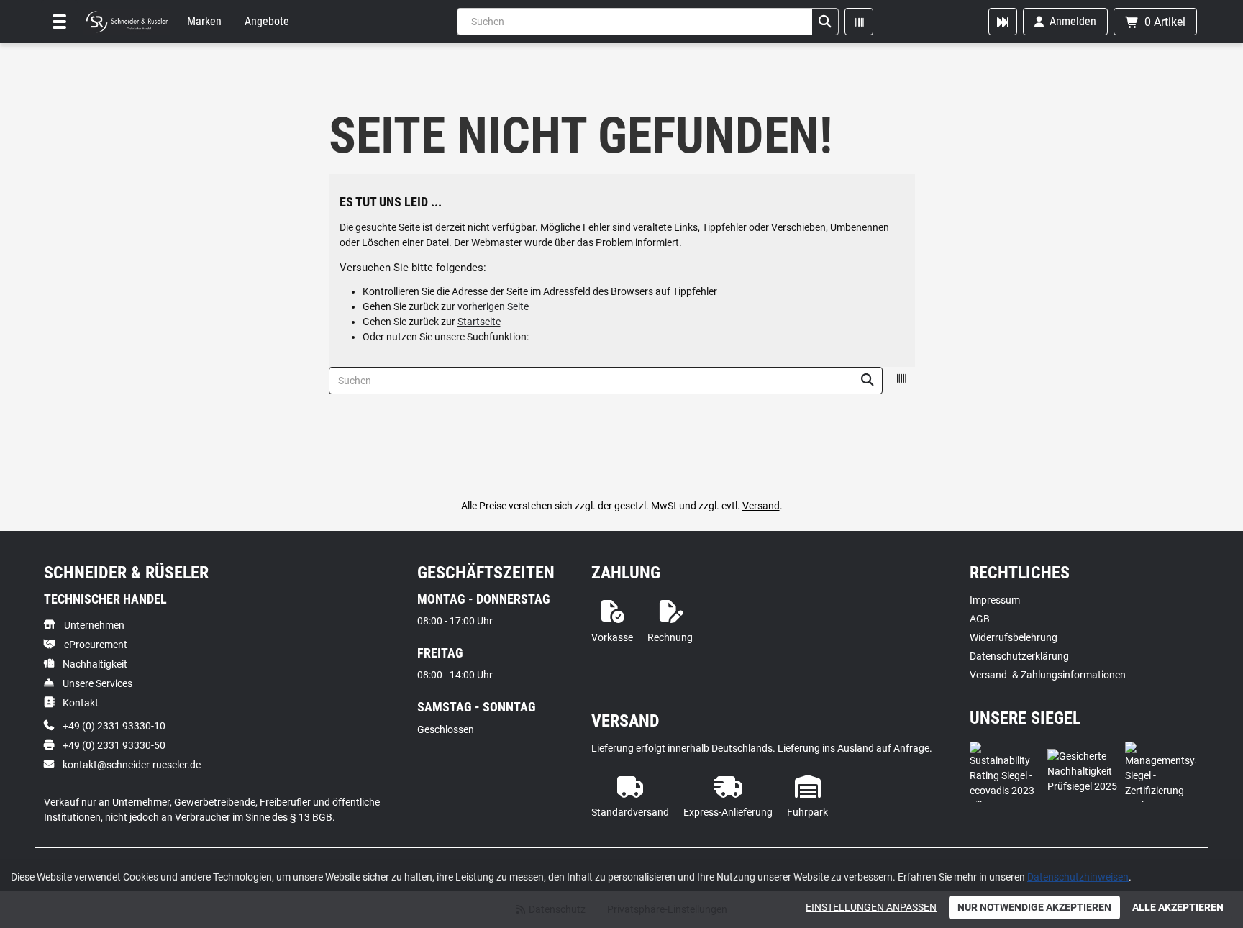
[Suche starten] (825, 22)
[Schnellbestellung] (1002, 21)
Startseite (479, 321)
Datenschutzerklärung (1019, 656)
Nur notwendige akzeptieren (1034, 907)
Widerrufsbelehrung (1013, 637)
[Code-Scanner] (858, 21)
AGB (980, 618)
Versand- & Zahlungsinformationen (1048, 675)
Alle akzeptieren (1178, 907)
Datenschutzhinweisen (1078, 877)
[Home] (126, 21)
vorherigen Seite (493, 306)
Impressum (995, 600)
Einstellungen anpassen (871, 907)
